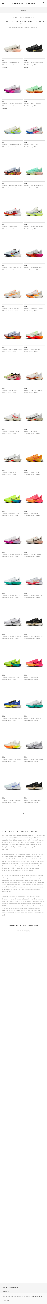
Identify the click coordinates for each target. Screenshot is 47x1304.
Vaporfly (27, 17)
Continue (6, 1300)
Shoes (15, 17)
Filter (23, 10)
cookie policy (37, 1296)
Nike (21, 17)
